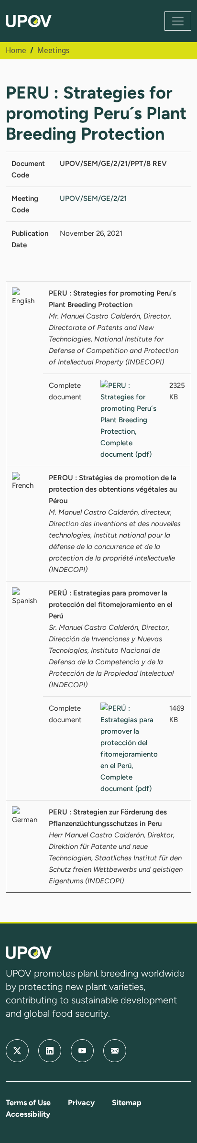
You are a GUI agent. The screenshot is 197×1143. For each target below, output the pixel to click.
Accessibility (28, 1114)
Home (16, 50)
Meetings (53, 50)
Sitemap (127, 1102)
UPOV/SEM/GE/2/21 (93, 198)
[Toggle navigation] (177, 21)
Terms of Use (28, 1102)
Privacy (81, 1102)
